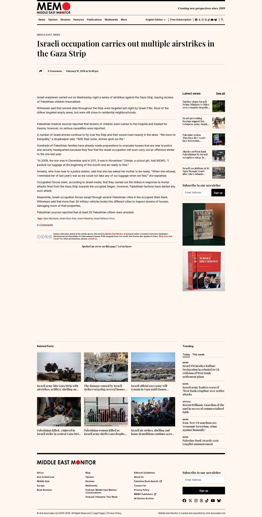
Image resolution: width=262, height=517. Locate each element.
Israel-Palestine (84, 218)
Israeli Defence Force (104, 218)
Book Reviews (44, 490)
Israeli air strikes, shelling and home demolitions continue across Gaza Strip (152, 432)
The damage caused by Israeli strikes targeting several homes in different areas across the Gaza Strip (106, 388)
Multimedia (111, 19)
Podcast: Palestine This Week (101, 497)
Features (78, 19)
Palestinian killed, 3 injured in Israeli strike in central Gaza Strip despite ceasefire (58, 432)
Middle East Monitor (114, 234)
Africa (40, 472)
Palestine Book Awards (146, 481)
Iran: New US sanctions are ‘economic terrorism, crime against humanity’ (200, 426)
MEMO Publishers (143, 494)
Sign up (218, 192)
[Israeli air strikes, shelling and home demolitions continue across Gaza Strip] (153, 412)
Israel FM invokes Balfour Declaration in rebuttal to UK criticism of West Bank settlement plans (201, 371)
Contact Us (140, 485)
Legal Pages (99, 513)
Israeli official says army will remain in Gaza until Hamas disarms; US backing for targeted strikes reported (152, 388)
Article (187, 402)
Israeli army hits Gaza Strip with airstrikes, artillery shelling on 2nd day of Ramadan (57, 388)
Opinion (52, 19)
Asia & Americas (45, 477)
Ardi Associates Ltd (215, 513)
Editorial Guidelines (144, 472)
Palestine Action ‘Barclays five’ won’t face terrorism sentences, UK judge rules (194, 137)
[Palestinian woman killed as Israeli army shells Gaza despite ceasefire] (106, 412)
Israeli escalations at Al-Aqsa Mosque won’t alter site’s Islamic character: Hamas (196, 171)
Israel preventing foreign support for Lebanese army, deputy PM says (196, 121)
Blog (88, 472)
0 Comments (55, 71)
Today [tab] (186, 354)
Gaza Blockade (50, 218)
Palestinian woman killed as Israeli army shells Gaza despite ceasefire (104, 432)
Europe (41, 485)
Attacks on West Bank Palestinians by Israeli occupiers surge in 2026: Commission (195, 154)
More (124, 19)
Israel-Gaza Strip (67, 218)
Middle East (44, 34)
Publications (94, 19)
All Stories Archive (144, 498)
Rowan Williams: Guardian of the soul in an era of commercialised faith (203, 408)
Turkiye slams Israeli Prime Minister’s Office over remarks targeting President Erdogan (196, 104)
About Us (139, 477)
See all (220, 93)
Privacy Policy (141, 490)
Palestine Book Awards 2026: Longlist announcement (201, 442)
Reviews (65, 19)
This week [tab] (198, 354)
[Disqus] (106, 290)
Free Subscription (180, 19)
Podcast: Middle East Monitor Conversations (101, 491)
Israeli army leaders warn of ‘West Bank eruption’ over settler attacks (204, 391)
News (42, 19)
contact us (92, 239)
